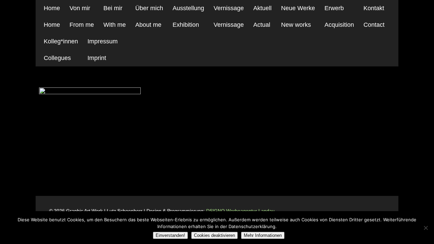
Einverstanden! (170, 235)
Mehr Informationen (263, 235)
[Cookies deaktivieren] (425, 227)
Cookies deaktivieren (214, 235)
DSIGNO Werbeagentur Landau (241, 211)
